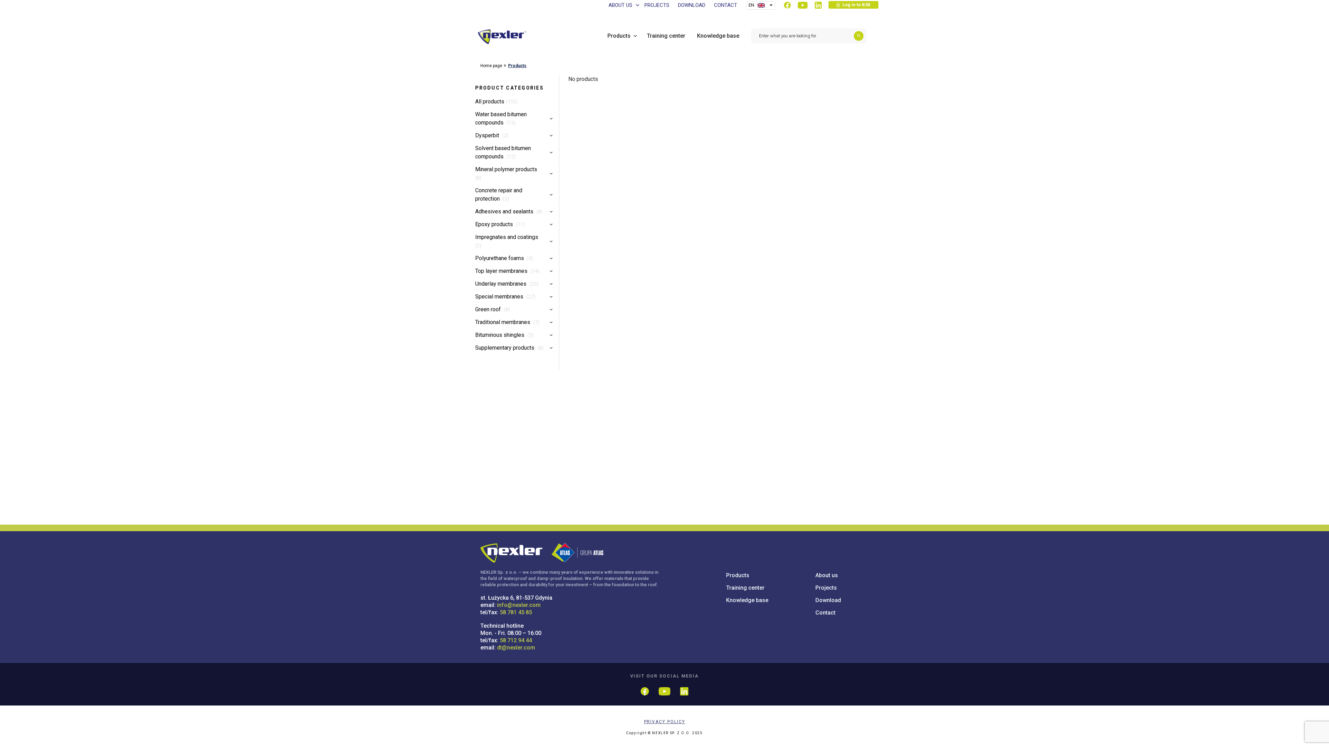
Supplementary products (505, 347)
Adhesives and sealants (505, 211)
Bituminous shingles (500, 335)
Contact (825, 612)
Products (517, 65)
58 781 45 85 (516, 612)
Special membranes (500, 296)
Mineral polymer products (506, 169)
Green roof (488, 309)
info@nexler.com (519, 605)
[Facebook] (787, 5)
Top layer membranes (502, 271)
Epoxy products (494, 224)
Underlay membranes (501, 283)
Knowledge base (747, 600)
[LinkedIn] (818, 5)
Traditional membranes (503, 322)
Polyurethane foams (500, 258)
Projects (826, 587)
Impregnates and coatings (506, 237)
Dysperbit (487, 135)
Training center (745, 587)
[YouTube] (803, 5)
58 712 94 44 (516, 640)
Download (828, 600)
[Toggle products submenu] (634, 36)
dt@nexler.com (516, 647)
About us (826, 575)
